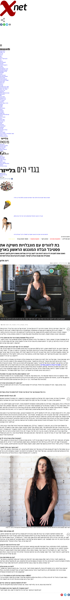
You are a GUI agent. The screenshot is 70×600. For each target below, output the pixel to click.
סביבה (1, 85)
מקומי (1, 105)
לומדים (1, 128)
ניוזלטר (1, 150)
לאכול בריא (2, 132)
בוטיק (1, 156)
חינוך (1, 118)
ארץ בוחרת (2, 90)
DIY (1, 95)
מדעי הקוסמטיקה (4, 68)
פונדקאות (2, 113)
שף (0, 56)
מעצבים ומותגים (3, 70)
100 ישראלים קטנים (4, 114)
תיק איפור (2, 158)
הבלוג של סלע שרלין (4, 163)
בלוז (10, 324)
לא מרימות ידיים (3, 58)
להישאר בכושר (3, 149)
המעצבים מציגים (4, 76)
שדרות (26, 324)
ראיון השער (2, 51)
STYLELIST (3, 62)
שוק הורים (2, 119)
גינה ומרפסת (3, 98)
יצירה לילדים (3, 99)
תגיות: (4, 324)
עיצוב (1, 74)
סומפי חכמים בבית (4, 80)
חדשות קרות (45, 234)
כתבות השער (3, 159)
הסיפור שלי (2, 108)
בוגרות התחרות (3, 166)
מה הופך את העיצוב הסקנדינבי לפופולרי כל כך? (31, 234)
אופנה (1, 66)
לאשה (7, 324)
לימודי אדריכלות (3, 89)
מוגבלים (22, 324)
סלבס (1, 161)
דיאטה (1, 131)
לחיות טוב (2, 144)
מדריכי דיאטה (3, 134)
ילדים (1, 57)
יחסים (1, 109)
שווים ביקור (2, 77)
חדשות (1, 84)
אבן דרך (41, 216)
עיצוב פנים (2, 81)
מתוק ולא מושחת (4, 136)
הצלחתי (2, 110)
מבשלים (2, 127)
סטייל (1, 55)
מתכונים (2, 124)
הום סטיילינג (3, 75)
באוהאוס (2, 91)
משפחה (2, 112)
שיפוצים (2, 101)
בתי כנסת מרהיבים (4, 88)
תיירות (1, 61)
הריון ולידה (2, 121)
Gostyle (2, 72)
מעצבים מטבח (3, 79)
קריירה (1, 53)
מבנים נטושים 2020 (4, 93)
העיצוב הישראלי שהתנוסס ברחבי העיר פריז (29, 216)
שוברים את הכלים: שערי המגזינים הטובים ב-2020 (31, 197)
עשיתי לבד (2, 96)
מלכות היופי (2, 162)
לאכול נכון (2, 148)
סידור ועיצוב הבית (4, 103)
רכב (1, 60)
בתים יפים (2, 94)
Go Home (2, 157)
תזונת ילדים (2, 117)
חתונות (1, 122)
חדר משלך (2, 52)
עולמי (1, 107)
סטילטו (1, 63)
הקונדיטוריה (3, 126)
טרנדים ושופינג (3, 71)
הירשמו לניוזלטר (3, 65)
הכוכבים (2, 67)
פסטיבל (14, 324)
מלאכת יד (2, 100)
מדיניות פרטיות (3, 174)
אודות (1, 176)
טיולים (1, 115)
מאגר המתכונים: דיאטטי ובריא (7, 133)
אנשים (1, 104)
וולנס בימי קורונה (4, 145)
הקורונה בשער (46, 197)
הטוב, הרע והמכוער (4, 86)
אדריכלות (2, 82)
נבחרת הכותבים (3, 129)
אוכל (1, 123)
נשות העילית (3, 147)
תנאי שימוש (2, 173)
